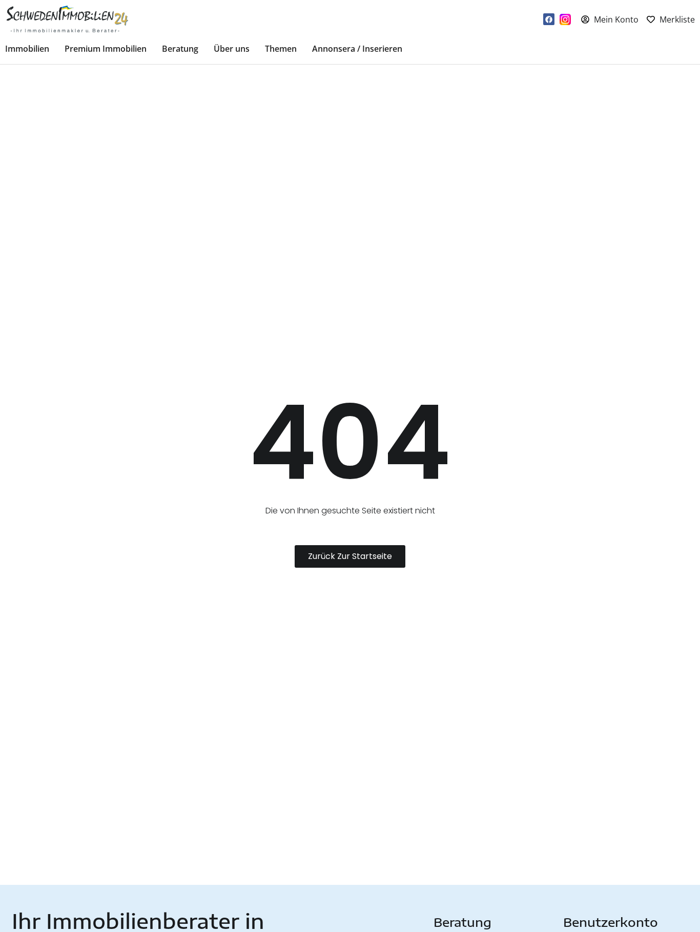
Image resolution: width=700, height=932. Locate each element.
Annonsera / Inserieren (357, 48)
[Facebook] (548, 19)
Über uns (232, 48)
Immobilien (27, 48)
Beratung (180, 48)
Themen (281, 48)
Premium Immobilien (106, 48)
